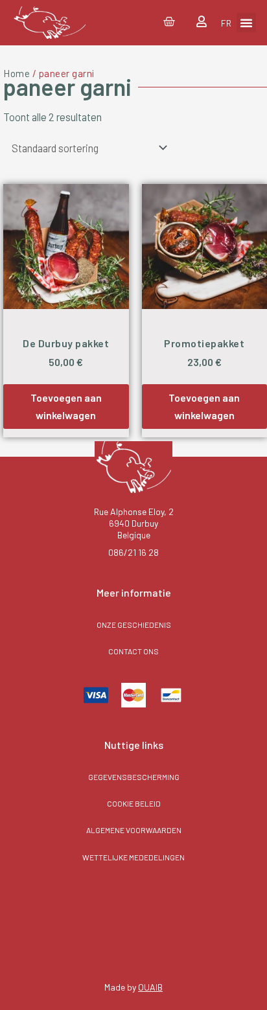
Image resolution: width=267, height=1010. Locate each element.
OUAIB (150, 987)
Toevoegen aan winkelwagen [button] (66, 405)
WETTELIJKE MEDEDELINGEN (133, 857)
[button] (246, 22)
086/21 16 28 (133, 552)
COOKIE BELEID (134, 803)
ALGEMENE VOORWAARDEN (133, 829)
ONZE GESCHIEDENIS (134, 624)
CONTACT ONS (133, 651)
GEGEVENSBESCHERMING (134, 776)
